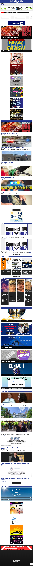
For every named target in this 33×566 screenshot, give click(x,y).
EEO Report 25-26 (16, 553)
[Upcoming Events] (6, 264)
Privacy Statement (16, 555)
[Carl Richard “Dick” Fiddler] (28, 285)
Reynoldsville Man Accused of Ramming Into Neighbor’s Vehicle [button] (12, 147)
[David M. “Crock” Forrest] (5, 285)
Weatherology (21, 564)
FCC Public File (16, 551)
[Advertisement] (16, 8)
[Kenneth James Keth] (12, 285)
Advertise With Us (20, 0)
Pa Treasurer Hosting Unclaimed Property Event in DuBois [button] (11, 206)
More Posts (16, 254)
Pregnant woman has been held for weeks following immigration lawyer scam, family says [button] (15, 448)
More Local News (16, 210)
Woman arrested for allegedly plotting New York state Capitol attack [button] (13, 418)
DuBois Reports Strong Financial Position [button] (8, 162)
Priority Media (16, 2)
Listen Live (11, 0)
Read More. (28, 135)
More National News (16, 483)
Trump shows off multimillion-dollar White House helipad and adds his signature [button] (15, 433)
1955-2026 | (4, 293)
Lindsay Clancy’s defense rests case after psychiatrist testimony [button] (12, 404)
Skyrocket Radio (18, 564)
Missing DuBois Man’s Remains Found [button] (8, 192)
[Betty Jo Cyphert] (20, 285)
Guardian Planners (22, 14)
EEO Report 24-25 (16, 552)
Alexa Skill (11, 1)
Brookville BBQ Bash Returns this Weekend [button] (9, 133)
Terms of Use (16, 554)
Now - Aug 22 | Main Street (27, 271)
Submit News (15, 0)
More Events (16, 276)
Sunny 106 (21, 1)
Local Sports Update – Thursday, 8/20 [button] (7, 250)
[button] (31, 4)
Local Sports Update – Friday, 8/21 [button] (7, 235)
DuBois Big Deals (16, 1)
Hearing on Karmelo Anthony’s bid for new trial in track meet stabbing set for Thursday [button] (15, 464)
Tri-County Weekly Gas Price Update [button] (7, 177)
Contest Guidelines (16, 556)
